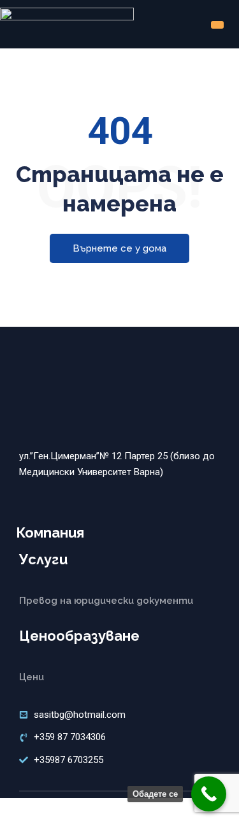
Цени (31, 677)
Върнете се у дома (119, 248)
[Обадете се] (208, 793)
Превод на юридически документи (106, 600)
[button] (217, 25)
